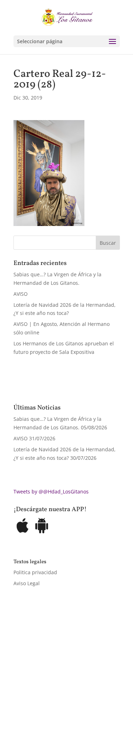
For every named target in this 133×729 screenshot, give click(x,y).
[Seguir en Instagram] (47, 692)
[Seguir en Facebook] (19, 692)
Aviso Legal (26, 583)
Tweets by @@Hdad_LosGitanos (51, 491)
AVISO (20, 293)
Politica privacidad (35, 572)
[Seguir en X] (33, 692)
